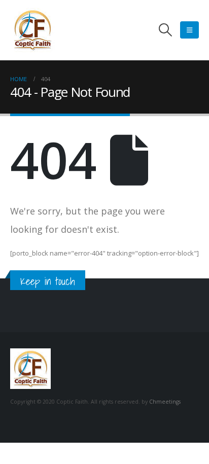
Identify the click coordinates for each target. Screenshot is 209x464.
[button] (165, 30)
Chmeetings (165, 401)
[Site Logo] (32, 30)
